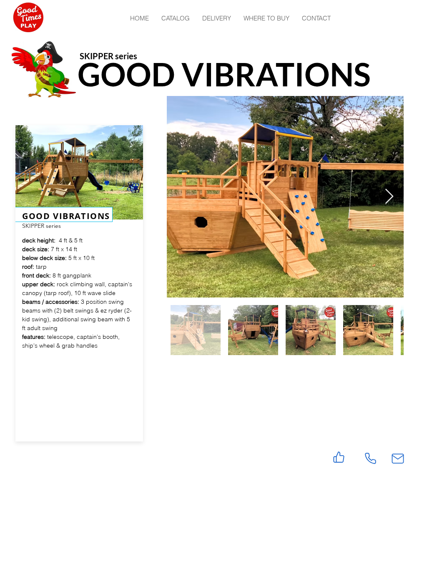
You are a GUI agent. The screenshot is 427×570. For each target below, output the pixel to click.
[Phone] (370, 458)
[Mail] (398, 458)
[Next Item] (389, 197)
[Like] (339, 457)
